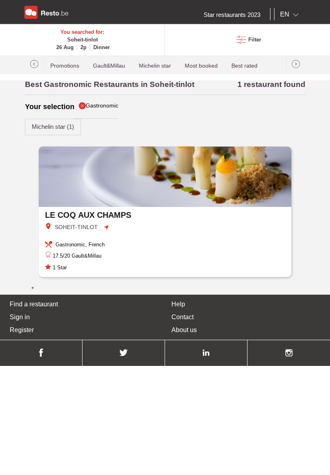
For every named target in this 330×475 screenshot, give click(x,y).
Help (178, 304)
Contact (182, 317)
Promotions (64, 66)
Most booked (201, 66)
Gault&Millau (109, 66)
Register (22, 329)
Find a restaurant (34, 304)
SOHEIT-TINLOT (76, 227)
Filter (254, 40)
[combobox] (291, 14)
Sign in (20, 317)
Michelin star (155, 66)
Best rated (244, 66)
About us (184, 329)
